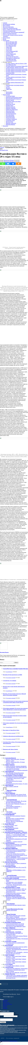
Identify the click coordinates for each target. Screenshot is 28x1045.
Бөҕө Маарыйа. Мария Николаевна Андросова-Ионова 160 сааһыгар (15, 773)
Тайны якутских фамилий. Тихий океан (16, 972)
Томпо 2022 (9, 47)
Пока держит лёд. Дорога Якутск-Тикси (11, 730)
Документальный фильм (9, 31)
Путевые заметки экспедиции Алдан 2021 (16, 69)
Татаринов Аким (10, 120)
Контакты (5, 126)
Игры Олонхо (6, 37)
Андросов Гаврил (10, 96)
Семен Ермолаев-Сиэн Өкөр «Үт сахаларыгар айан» (14, 934)
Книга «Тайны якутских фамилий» (12, 29)
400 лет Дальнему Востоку (10, 33)
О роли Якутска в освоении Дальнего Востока (15, 668)
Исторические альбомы (9, 24)
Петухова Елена (10, 115)
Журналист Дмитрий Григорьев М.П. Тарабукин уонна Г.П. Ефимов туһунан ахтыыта (16, 898)
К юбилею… (9, 791)
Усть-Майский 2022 (11, 45)
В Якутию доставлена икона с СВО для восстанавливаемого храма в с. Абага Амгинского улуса (16, 890)
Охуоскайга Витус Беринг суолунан (15, 965)
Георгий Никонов (9, 671)
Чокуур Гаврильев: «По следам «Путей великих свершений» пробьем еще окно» (16, 795)
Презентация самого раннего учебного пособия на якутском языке (16, 893)
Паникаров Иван (10, 112)
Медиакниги (9, 93)
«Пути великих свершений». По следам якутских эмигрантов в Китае (16, 801)
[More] (19, 163)
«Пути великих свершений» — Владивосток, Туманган (14, 807)
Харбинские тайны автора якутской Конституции (13, 736)
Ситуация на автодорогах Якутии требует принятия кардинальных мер (16, 947)
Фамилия (16, 1014)
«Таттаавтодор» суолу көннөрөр (9, 680)
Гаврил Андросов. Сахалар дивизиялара (16, 766)
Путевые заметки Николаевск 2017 (15, 82)
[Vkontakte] (13, 163)
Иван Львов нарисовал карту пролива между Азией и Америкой (15, 916)
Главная (5, 22)
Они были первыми (11, 813)
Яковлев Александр (11, 123)
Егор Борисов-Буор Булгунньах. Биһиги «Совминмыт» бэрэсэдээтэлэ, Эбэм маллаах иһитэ (16, 778)
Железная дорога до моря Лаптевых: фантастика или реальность (15, 819)
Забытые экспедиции (11, 910)
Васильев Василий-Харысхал (13, 98)
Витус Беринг (6, 25)
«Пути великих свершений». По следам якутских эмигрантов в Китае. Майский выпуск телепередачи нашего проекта (13, 1031)
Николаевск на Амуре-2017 (13, 58)
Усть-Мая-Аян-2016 (11, 59)
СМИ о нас (9, 89)
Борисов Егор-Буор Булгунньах (14, 97)
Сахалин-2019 (9, 52)
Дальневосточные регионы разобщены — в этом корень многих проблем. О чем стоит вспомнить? (16, 851)
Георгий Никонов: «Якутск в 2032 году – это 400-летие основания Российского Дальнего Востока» (16, 920)
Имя (1, 1011)
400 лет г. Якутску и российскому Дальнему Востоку (14, 822)
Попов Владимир (10, 117)
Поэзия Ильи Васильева (12, 828)
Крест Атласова (10, 971)
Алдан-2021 (9, 48)
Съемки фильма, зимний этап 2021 (15, 67)
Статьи (8, 86)
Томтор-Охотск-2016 (11, 60)
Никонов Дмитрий (11, 108)
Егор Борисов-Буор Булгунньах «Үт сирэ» (17, 783)
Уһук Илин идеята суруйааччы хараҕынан (16, 770)
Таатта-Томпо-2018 (11, 54)
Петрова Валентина (11, 113)
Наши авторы (6, 94)
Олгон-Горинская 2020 (12, 51)
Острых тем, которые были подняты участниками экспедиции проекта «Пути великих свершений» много (16, 855)
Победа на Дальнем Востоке (10, 28)
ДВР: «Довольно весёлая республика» (15, 876)
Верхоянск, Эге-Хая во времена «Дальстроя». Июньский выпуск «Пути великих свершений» (16, 885)
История (8, 88)
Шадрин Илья (9, 121)
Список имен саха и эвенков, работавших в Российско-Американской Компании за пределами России (16, 977)
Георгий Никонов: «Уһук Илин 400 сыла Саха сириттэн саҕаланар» (16, 768)
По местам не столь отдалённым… (15, 830)
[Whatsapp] (2, 163)
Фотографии (9, 92)
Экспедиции (6, 40)
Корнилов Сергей (10, 104)
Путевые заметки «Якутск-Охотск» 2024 (16, 63)
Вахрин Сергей (10, 100)
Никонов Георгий (10, 107)
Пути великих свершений (10, 677)
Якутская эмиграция (8, 27)
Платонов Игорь (10, 116)
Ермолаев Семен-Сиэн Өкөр (13, 101)
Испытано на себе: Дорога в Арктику (10, 749)
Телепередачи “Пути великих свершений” (13, 32)
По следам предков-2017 (12, 56)
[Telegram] (7, 163)
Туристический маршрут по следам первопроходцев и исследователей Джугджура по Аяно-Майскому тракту (16, 925)
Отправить (3, 1022)
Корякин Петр (9, 105)
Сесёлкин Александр (11, 119)
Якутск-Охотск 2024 (11, 44)
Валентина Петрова (9, 160)
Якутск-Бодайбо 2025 (11, 43)
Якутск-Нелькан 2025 (11, 41)
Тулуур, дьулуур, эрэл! (11, 825)
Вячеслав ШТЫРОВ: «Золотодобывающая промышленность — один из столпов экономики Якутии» (17, 859)
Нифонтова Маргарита (12, 109)
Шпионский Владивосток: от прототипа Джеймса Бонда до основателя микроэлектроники (16, 846)
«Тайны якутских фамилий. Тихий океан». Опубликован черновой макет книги (17, 969)
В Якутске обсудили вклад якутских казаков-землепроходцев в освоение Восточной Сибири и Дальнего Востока (13, 1028)
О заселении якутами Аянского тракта (16, 905)
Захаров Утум (9, 102)
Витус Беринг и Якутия (12, 786)
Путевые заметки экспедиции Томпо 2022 (16, 66)
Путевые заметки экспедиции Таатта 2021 (17, 70)
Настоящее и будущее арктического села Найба (12, 674)
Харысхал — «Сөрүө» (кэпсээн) (14, 841)
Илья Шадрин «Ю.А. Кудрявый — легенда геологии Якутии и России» (17, 953)
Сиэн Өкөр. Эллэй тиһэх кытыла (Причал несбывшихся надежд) (16, 936)
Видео (4, 39)
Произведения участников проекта (15, 85)
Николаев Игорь (10, 111)
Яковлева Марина (10, 124)
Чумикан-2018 (9, 55)
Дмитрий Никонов (9, 727)
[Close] (0, 1)
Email (2, 1016)
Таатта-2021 (9, 50)
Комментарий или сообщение (8, 1017)
